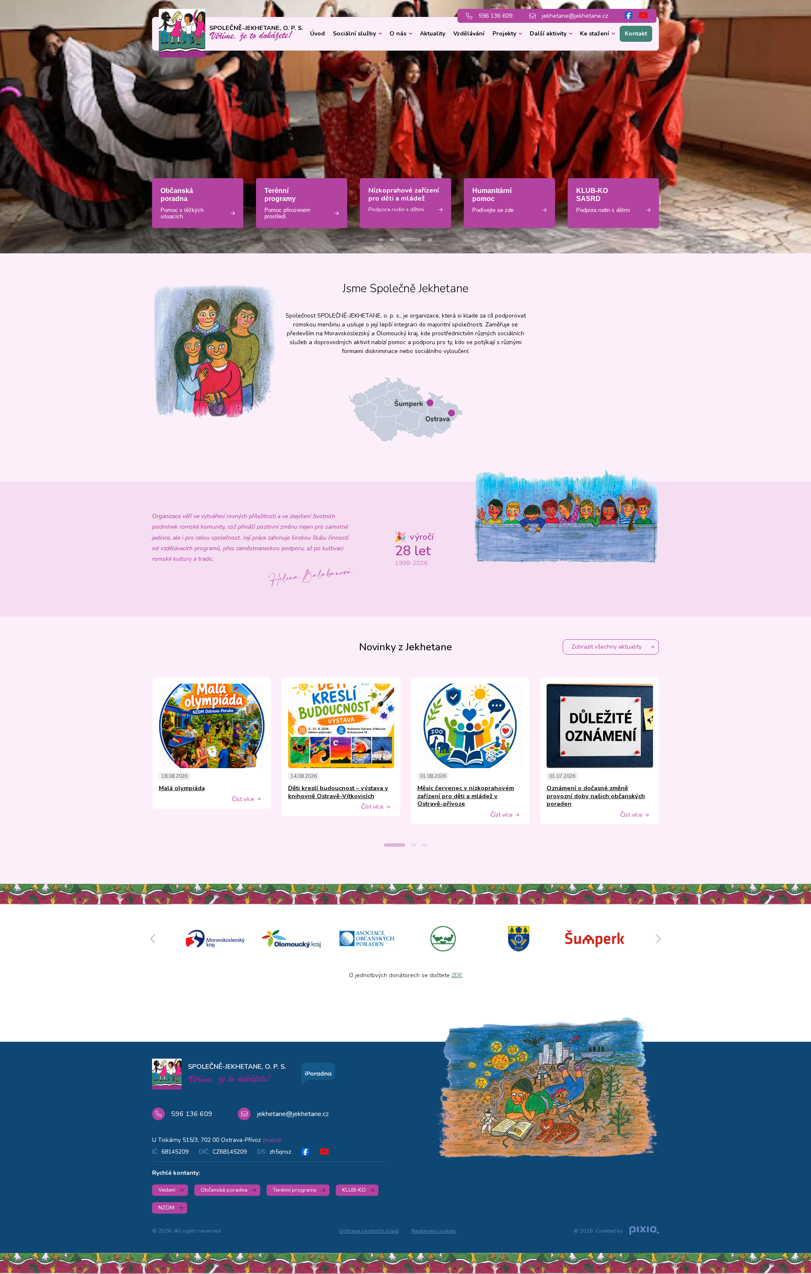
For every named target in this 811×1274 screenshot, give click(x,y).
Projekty (504, 34)
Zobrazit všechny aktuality (607, 647)
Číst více (243, 799)
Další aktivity (548, 34)
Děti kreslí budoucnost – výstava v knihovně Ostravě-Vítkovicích (338, 792)
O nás (397, 34)
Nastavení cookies (433, 1231)
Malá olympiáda (182, 788)
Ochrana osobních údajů (369, 1231)
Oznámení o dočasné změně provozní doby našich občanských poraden (596, 796)
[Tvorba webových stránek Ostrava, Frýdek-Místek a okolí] (644, 1231)
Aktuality (432, 34)
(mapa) (271, 1140)
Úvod (317, 34)
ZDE (457, 975)
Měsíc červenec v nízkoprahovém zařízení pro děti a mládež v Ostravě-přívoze (465, 796)
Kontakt (636, 34)
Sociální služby (354, 34)
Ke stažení (594, 34)
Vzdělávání (468, 34)
